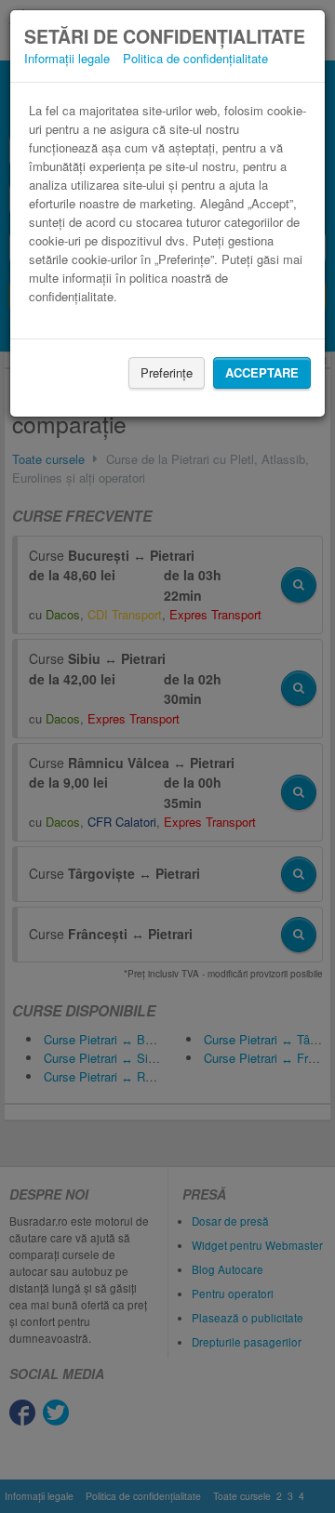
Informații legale (67, 58)
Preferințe (167, 372)
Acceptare (262, 372)
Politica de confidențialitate (195, 58)
